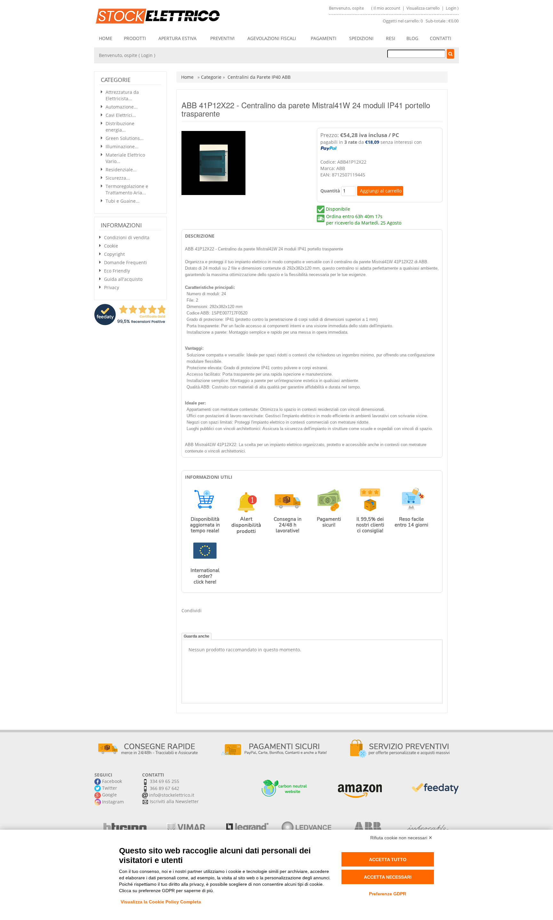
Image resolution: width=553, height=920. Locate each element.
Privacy (111, 287)
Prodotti (135, 38)
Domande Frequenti (125, 262)
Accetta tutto (387, 859)
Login (451, 8)
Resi (390, 38)
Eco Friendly (117, 271)
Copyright (114, 254)
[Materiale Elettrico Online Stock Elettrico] (182, 16)
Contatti (440, 38)
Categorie (212, 77)
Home (105, 38)
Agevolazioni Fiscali (271, 38)
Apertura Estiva (177, 38)
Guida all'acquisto (123, 279)
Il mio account (386, 8)
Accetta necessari (388, 877)
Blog (412, 38)
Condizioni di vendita (126, 237)
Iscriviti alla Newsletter (173, 801)
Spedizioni (361, 38)
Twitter (109, 788)
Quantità (330, 191)
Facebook (111, 781)
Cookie (111, 246)
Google (109, 795)
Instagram (112, 802)
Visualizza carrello (423, 8)
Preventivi (222, 38)
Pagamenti (323, 38)
